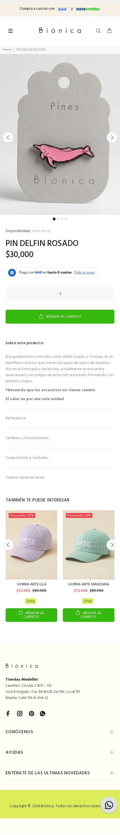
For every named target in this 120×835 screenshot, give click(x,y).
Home (7, 50)
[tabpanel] (60, 134)
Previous (8, 137)
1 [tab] (54, 219)
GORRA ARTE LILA (31, 584)
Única (31, 601)
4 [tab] (65, 219)
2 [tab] (58, 219)
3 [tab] (62, 219)
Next (112, 137)
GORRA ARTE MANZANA (88, 584)
